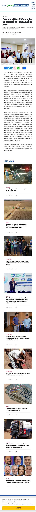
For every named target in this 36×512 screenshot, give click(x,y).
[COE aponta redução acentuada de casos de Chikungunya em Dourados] (18, 359)
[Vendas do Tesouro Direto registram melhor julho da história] (18, 394)
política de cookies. (27, 504)
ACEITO (18, 508)
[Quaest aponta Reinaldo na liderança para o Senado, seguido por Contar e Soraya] (18, 466)
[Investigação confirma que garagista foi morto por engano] (18, 174)
